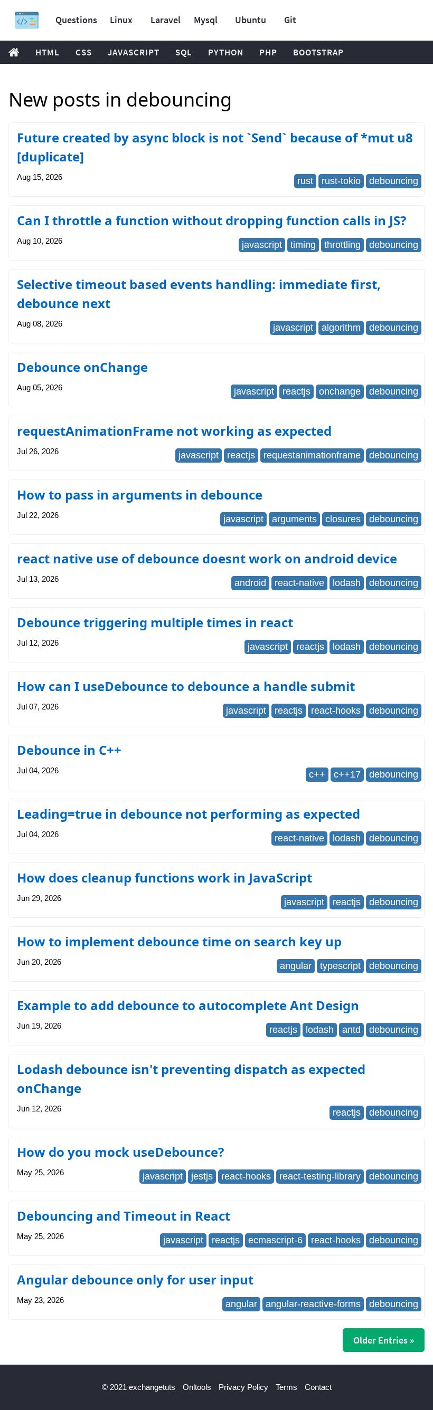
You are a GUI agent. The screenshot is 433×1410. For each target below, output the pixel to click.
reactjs (296, 391)
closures (343, 519)
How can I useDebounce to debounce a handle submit (186, 686)
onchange (340, 391)
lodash (347, 583)
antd (351, 1029)
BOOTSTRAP (318, 52)
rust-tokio (341, 181)
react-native (299, 583)
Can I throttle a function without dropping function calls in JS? (211, 220)
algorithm (341, 327)
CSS (84, 52)
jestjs (202, 1176)
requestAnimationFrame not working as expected (174, 430)
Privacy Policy (243, 1387)
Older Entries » (383, 1340)
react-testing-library (320, 1176)
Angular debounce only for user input (135, 1279)
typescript (340, 966)
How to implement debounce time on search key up (179, 941)
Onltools (197, 1387)
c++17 (347, 774)
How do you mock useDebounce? (120, 1151)
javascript (262, 244)
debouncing (393, 181)
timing (303, 244)
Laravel (165, 20)
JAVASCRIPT (133, 52)
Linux (121, 20)
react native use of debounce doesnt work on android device (207, 558)
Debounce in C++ (69, 750)
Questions (76, 20)
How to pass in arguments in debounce (139, 494)
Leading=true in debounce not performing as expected (188, 813)
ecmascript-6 (275, 1240)
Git (290, 20)
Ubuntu (250, 20)
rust (305, 181)
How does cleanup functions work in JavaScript (164, 877)
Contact (318, 1387)
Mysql (206, 20)
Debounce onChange (82, 367)
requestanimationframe (312, 455)
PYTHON (225, 52)
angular (296, 966)
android (250, 583)
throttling (342, 244)
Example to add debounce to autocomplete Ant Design (188, 1005)
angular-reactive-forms (313, 1304)
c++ (317, 774)
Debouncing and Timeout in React (123, 1215)
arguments (294, 519)
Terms (286, 1387)
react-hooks (336, 710)
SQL (183, 52)
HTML (47, 52)
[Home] (26, 20)
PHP (268, 52)
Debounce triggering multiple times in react (155, 622)
